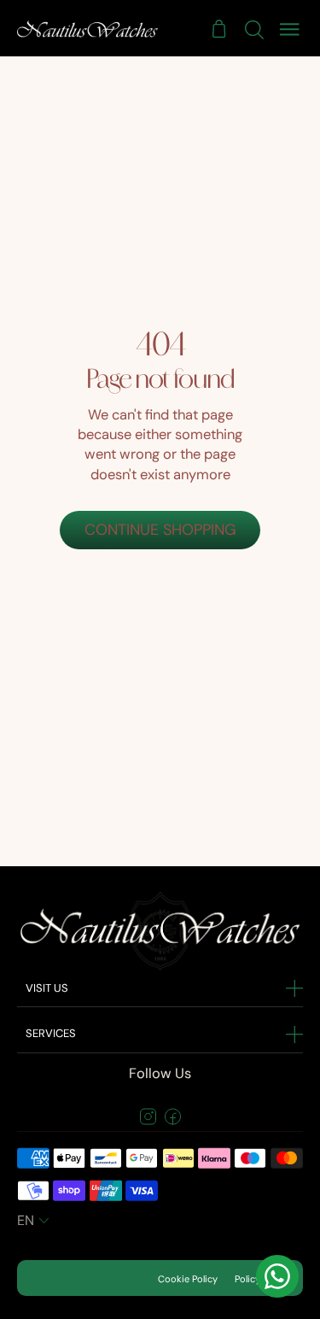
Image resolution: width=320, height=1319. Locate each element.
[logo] (87, 29)
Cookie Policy (188, 1279)
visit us (47, 988)
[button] (35, 1220)
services (51, 1033)
